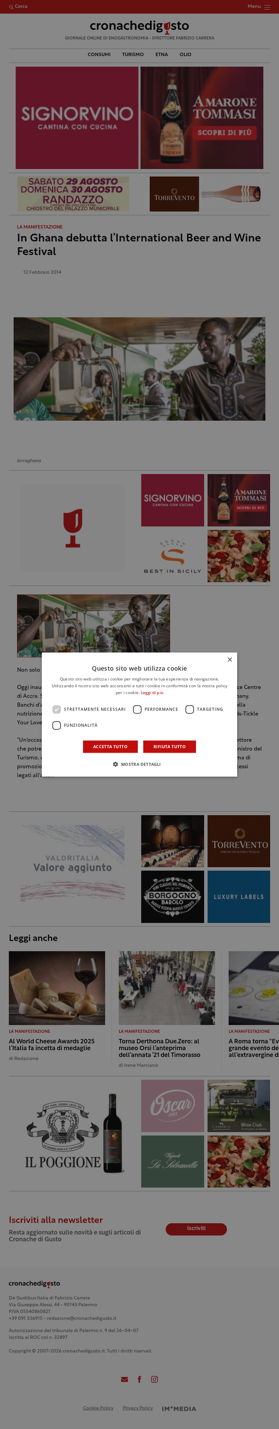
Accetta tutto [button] (110, 746)
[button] (139, 764)
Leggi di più (152, 693)
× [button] (229, 659)
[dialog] (139, 715)
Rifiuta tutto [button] (169, 746)
